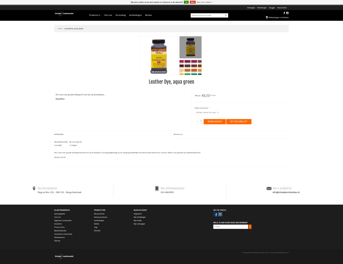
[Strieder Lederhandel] (69, 15)
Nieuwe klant (282, 8)
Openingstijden (59, 214)
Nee (192, 2)
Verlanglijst (251, 8)
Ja (186, 2)
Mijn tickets (138, 220)
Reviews (178, 134)
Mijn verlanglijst (139, 224)
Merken (148, 15)
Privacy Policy (59, 227)
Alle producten (99, 214)
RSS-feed (97, 231)
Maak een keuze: (202, 108)
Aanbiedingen (135, 15)
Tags (95, 227)
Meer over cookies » (204, 2)
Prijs (197, 95)
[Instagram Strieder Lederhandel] (287, 13)
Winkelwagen (262, 8)
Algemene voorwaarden (63, 220)
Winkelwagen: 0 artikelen (279, 17)
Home (60, 29)
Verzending (120, 15)
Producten (94, 15)
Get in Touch (219, 210)
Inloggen (272, 8)
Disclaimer (58, 224)
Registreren (138, 214)
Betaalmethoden (60, 231)
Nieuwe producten (100, 217)
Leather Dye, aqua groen (73, 29)
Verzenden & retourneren (63, 234)
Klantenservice (59, 237)
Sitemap (57, 241)
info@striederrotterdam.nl (286, 192)
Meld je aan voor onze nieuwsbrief (230, 222)
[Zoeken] (226, 15)
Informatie (58, 134)
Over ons (108, 15)
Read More (60, 99)
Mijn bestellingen (140, 217)
